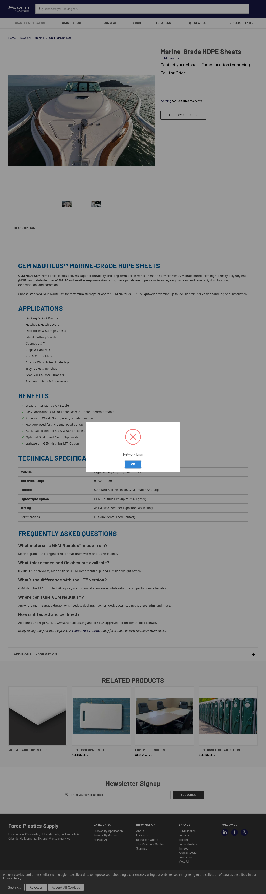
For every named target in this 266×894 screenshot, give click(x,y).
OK (133, 464)
